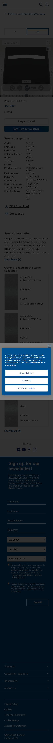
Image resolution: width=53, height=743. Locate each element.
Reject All (26, 381)
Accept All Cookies (26, 388)
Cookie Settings (27, 373)
